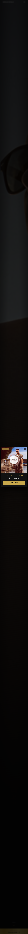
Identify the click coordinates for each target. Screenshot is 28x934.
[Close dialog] (25, 449)
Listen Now (14, 483)
